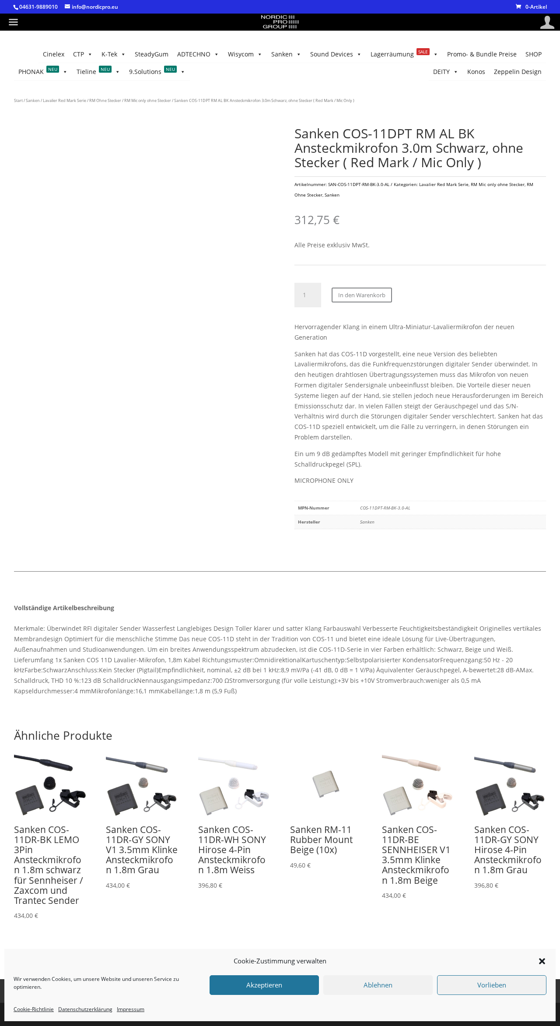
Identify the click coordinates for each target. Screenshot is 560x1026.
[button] (542, 961)
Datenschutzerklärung (85, 1009)
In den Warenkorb (361, 295)
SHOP (533, 54)
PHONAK (37, 71)
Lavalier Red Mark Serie (64, 100)
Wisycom (241, 54)
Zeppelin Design (518, 71)
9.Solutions (152, 71)
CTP (78, 54)
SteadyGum (151, 54)
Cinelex (53, 54)
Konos (476, 71)
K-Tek (109, 54)
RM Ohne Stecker (105, 100)
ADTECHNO (193, 54)
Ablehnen (378, 985)
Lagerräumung (399, 53)
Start (18, 100)
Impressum (130, 1009)
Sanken (282, 54)
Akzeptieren (264, 985)
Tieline (93, 71)
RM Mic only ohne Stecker (147, 100)
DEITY (441, 71)
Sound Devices (331, 54)
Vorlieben (491, 985)
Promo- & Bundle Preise (482, 54)
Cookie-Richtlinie (34, 1009)
